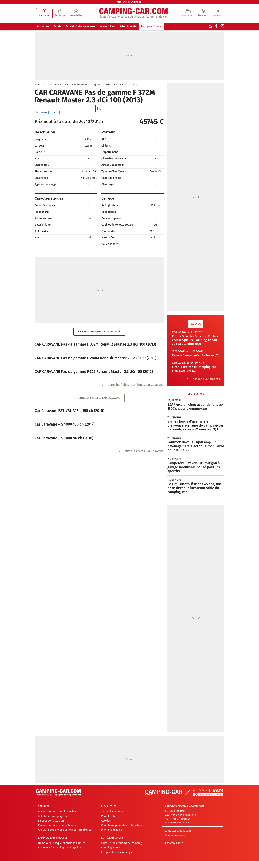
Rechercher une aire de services (57, 811)
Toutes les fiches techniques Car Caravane (135, 385)
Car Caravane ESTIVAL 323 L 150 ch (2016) (69, 410)
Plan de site (108, 816)
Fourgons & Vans (151, 26)
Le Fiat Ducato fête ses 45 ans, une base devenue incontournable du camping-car (194, 488)
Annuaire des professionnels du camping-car (65, 829)
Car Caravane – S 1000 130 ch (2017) (64, 424)
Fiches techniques (51, 85)
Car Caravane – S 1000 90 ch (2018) (64, 438)
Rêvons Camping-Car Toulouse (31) (195, 355)
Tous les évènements (205, 379)
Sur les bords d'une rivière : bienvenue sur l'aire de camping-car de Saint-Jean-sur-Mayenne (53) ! (195, 425)
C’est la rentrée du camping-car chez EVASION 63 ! (194, 368)
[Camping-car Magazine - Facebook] (216, 26)
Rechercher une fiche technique (57, 825)
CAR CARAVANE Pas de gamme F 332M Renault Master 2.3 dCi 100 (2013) (95, 344)
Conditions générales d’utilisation (121, 825)
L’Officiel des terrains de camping (121, 843)
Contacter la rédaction (178, 830)
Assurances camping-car (129, 2)
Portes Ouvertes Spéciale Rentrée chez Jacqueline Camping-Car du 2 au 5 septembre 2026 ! (195, 340)
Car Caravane (67, 85)
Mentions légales (111, 829)
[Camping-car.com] (133, 13)
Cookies (106, 820)
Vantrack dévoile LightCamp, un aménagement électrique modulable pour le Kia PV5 (195, 446)
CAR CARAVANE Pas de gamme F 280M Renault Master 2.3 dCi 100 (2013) (95, 358)
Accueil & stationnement (81, 26)
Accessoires (107, 26)
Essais (57, 26)
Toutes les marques (113, 811)
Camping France (111, 847)
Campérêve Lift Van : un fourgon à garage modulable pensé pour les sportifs (193, 467)
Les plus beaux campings (116, 852)
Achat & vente (128, 26)
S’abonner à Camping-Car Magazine (59, 847)
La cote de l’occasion (51, 820)
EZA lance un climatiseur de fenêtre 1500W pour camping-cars (195, 406)
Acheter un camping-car (52, 816)
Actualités (43, 26)
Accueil (38, 85)
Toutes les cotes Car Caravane (143, 451)
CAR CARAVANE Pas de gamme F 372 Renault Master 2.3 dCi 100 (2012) (94, 371)
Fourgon (54, 112)
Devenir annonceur (175, 835)
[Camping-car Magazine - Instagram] (222, 26)
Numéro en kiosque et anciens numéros (62, 843)
